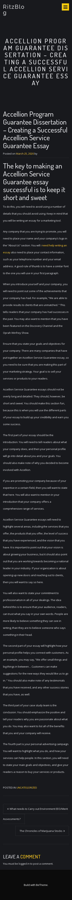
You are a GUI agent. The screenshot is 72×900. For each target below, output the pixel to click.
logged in (24, 863)
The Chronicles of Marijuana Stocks (41, 831)
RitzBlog (14, 10)
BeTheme (42, 885)
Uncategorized (26, 787)
